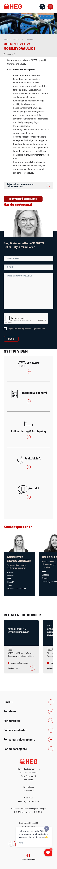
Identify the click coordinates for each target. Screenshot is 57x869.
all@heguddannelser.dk (16, 588)
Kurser (6, 39)
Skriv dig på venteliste (23, 199)
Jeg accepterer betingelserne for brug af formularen (26, 329)
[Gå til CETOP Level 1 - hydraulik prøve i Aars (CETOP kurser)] (21, 646)
